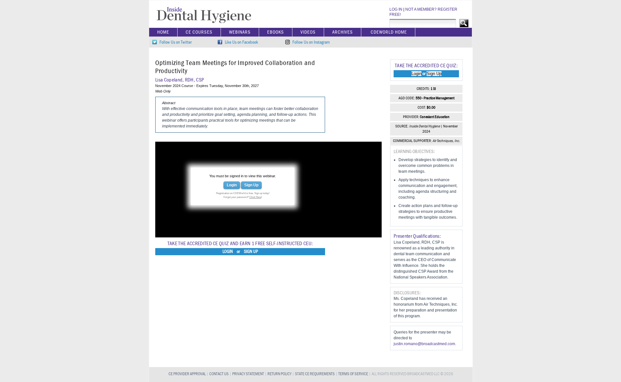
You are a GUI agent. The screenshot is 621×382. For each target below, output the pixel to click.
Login (232, 185)
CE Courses (199, 32)
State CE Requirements (315, 374)
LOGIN (228, 251)
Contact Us (219, 374)
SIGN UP (251, 251)
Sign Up (251, 185)
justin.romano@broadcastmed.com (424, 344)
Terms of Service (353, 374)
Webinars (240, 32)
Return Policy (279, 374)
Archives (342, 32)
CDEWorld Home (389, 32)
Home (163, 32)
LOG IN (395, 9)
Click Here (255, 197)
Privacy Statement (248, 374)
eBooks (275, 32)
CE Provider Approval (187, 374)
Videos (308, 32)
